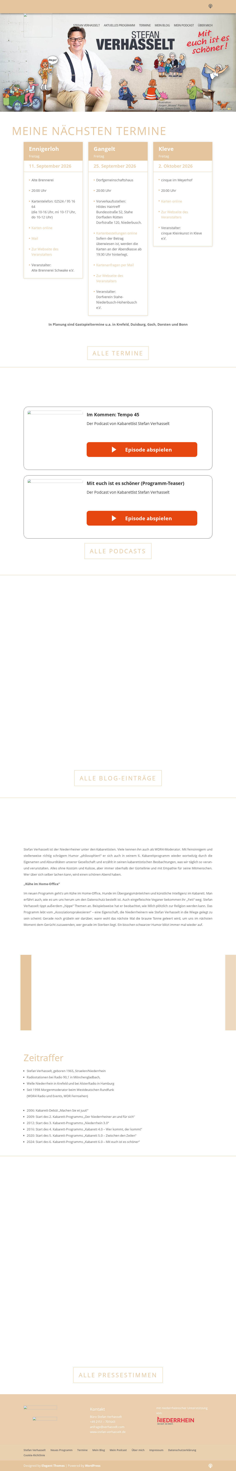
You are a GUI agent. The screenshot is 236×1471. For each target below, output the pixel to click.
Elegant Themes (53, 1466)
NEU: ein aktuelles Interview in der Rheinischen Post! (75, 688)
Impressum (156, 1450)
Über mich (205, 25)
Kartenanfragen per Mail (115, 265)
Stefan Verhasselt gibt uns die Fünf (54, 1325)
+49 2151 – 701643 (102, 1422)
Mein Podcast (184, 25)
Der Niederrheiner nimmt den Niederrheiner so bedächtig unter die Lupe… (85, 1215)
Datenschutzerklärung (182, 1450)
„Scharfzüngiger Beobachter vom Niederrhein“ (69, 638)
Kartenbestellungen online (116, 233)
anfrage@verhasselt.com (107, 1427)
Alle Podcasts (118, 551)
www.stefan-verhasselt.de (108, 1432)
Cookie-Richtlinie (34, 1455)
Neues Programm (61, 1450)
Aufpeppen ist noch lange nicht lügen (56, 1270)
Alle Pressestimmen (118, 1375)
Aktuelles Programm (119, 25)
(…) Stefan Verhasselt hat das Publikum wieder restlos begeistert (88, 739)
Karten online (42, 228)
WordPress (92, 1466)
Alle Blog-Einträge (118, 778)
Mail (35, 238)
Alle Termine (118, 353)
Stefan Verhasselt (86, 25)
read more (34, 651)
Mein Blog (162, 25)
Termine (145, 25)
